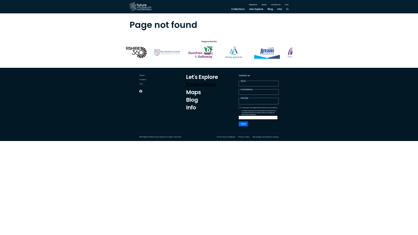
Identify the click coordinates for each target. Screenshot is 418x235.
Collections (238, 9)
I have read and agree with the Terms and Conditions (259, 108)
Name (243, 81)
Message (244, 98)
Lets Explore (256, 9)
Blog (270, 9)
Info (279, 9)
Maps (193, 93)
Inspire (276, 137)
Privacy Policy (244, 137)
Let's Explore (202, 77)
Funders (142, 80)
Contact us (276, 4)
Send (243, 124)
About (264, 4)
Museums (253, 4)
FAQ (286, 4)
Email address (247, 89)
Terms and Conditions (226, 137)
